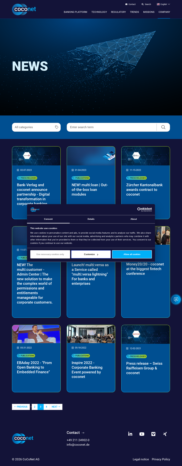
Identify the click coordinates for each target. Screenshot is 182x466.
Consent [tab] (48, 219)
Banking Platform (75, 12)
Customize (89, 254)
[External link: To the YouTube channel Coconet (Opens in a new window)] (142, 434)
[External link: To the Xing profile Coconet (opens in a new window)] (165, 434)
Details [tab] (91, 219)
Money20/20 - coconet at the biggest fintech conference (145, 269)
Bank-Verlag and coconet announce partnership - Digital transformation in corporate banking (33, 194)
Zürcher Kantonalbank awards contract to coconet (144, 189)
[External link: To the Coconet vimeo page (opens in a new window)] (153, 434)
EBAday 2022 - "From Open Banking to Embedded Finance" (34, 367)
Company (164, 12)
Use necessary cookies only (50, 254)
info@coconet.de (78, 444)
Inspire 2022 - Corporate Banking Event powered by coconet (87, 370)
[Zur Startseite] (24, 9)
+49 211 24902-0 (78, 440)
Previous (21, 406)
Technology (99, 12)
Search (148, 4)
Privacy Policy (161, 459)
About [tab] (134, 219)
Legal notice (141, 459)
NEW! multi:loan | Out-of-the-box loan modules (90, 189)
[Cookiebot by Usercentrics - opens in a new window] (139, 210)
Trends (134, 12)
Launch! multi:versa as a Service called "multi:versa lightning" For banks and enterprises (90, 274)
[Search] (163, 127)
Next (55, 406)
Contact (132, 4)
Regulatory (118, 12)
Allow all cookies (132, 254)
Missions (148, 12)
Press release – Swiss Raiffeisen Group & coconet (144, 368)
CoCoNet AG (31, 459)
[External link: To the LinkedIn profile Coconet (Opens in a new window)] (130, 434)
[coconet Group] (22, 438)
